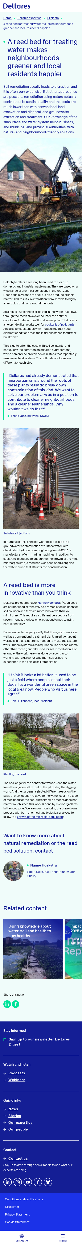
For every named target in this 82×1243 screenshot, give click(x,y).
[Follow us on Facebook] (38, 1182)
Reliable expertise (29, 18)
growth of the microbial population (40, 817)
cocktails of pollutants (59, 324)
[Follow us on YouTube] (28, 1182)
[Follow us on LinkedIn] (7, 1182)
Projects (53, 18)
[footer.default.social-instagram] (17, 1182)
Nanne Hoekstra (49, 602)
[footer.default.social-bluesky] (48, 1182)
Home (7, 18)
